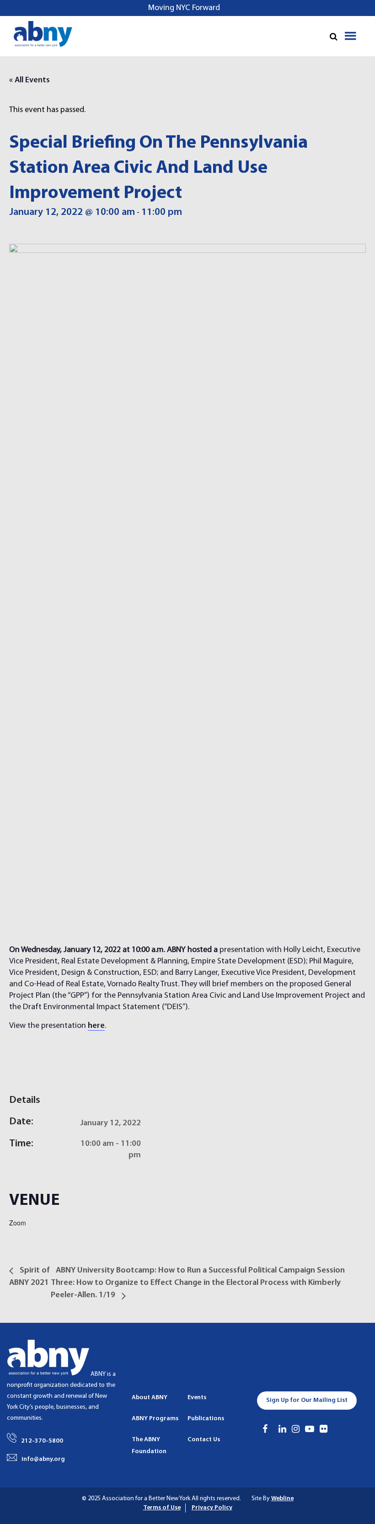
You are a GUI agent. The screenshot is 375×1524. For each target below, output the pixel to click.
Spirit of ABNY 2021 (29, 1276)
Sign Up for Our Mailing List (307, 1400)
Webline (282, 1498)
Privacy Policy (212, 1507)
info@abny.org (43, 1459)
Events (197, 1397)
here (96, 1025)
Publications (206, 1418)
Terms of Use (162, 1507)
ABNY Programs (155, 1418)
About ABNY (149, 1397)
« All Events (29, 80)
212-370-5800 (42, 1441)
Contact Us (204, 1439)
